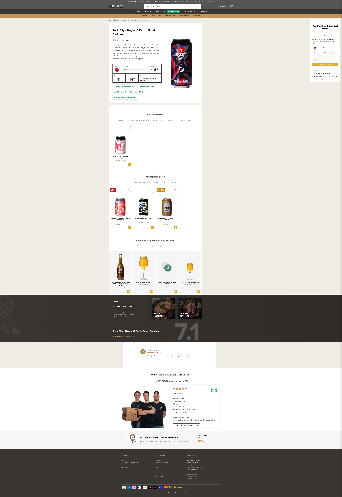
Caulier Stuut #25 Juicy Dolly (166, 219)
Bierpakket (161, 12)
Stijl (141, 76)
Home (137, 12)
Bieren (148, 12)
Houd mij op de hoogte (325, 64)
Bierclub (196, 16)
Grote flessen (170, 16)
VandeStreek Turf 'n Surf (143, 218)
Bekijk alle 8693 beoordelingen (186, 425)
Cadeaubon (184, 16)
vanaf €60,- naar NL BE (185, 2)
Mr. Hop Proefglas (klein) (190, 282)
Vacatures (125, 465)
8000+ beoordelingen (162, 2)
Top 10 (144, 16)
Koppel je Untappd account (207, 1)
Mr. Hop (124, 460)
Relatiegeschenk (192, 465)
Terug (112, 20)
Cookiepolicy (179, 493)
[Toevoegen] (129, 164)
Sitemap (187, 493)
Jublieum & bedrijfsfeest (194, 467)
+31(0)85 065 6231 (159, 476)
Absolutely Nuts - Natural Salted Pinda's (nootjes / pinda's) (120, 283)
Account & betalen (160, 465)
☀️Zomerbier (190, 12)
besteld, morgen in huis (140, 2)
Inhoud (129, 76)
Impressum (125, 467)
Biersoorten (156, 16)
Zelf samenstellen (173, 11)
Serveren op (152, 66)
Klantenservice (159, 460)
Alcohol (116, 76)
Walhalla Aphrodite (120, 156)
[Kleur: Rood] (117, 70)
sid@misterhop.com (192, 476)
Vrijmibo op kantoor (193, 463)
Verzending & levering (161, 463)
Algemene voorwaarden (159, 493)
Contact (157, 467)
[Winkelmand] (231, 6)
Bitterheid (125, 66)
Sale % (204, 12)
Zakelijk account (192, 469)
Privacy (170, 493)
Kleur (115, 66)
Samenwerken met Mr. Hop (130, 463)
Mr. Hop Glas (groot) (143, 282)
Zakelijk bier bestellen (194, 460)
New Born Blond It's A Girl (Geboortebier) (120, 219)
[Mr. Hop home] (117, 6)
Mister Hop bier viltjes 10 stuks (167, 283)
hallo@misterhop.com (160, 474)
